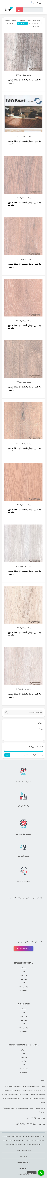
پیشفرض (22, 20)
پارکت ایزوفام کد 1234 (23, 75)
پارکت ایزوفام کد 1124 (23, 566)
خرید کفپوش (23, 1168)
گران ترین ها (35, 26)
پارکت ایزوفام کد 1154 (23, 198)
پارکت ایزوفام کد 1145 (23, 259)
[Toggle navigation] (6, 3)
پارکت (23, 972)
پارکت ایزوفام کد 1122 (23, 689)
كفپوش (40, 723)
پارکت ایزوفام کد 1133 (23, 443)
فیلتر (7, 755)
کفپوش (23, 968)
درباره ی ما (23, 990)
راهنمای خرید (23, 987)
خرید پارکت (23, 1156)
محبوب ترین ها (34, 23)
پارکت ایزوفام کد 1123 (23, 628)
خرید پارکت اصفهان (23, 1162)
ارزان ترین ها (11, 23)
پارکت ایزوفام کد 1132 (23, 505)
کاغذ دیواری (23, 975)
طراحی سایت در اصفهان (23, 1150)
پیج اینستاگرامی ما (23, 948)
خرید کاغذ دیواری (23, 1174)
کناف (23, 983)
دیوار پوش (23, 979)
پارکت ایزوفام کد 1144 (23, 321)
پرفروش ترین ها (10, 20)
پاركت (41, 729)
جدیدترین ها (22, 23)
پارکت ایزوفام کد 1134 (23, 382)
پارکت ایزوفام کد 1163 (23, 136)
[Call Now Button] (41, 1173)
